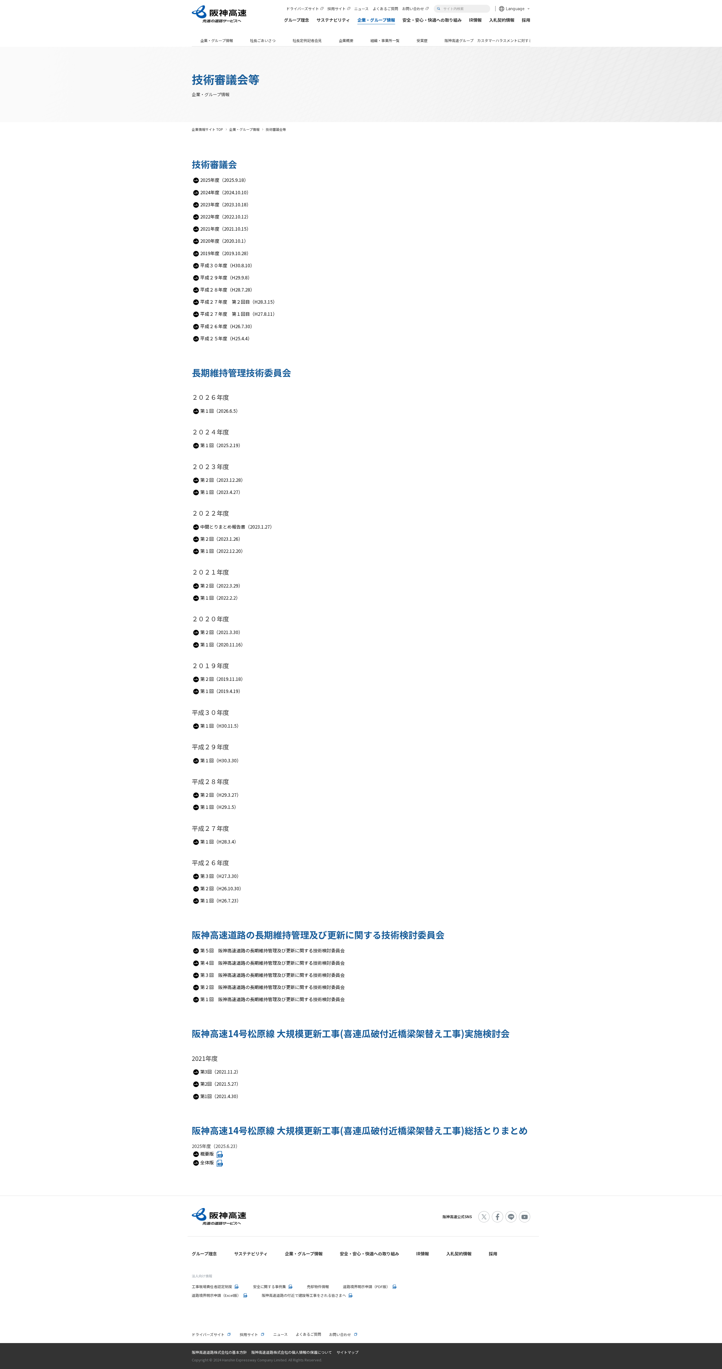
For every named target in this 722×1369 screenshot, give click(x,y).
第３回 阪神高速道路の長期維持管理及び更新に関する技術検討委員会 (272, 974)
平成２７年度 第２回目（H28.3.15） (238, 301)
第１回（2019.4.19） (221, 691)
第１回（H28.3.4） (219, 841)
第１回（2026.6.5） (220, 410)
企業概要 (346, 40)
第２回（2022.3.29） (221, 585)
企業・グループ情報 (216, 40)
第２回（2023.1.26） (221, 538)
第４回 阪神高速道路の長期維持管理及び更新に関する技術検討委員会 (272, 962)
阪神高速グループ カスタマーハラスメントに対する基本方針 (495, 40)
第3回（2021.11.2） (220, 1071)
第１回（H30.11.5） (220, 725)
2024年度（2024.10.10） (225, 192)
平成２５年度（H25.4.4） (226, 338)
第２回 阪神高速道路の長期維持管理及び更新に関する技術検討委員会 (272, 987)
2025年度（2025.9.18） (224, 179)
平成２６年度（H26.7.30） (227, 326)
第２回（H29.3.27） (220, 794)
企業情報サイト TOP (207, 129)
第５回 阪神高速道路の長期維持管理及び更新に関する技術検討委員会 (272, 950)
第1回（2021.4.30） (220, 1096)
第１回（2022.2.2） (220, 597)
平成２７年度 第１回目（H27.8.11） (238, 313)
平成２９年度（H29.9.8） (226, 277)
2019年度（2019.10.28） (225, 253)
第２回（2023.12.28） (222, 479)
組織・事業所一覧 (385, 40)
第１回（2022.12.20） (222, 550)
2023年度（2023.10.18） (225, 204)
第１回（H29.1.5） (219, 806)
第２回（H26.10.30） (222, 888)
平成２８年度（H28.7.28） (227, 289)
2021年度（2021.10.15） (225, 228)
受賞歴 (422, 40)
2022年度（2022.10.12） (225, 216)
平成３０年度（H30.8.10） (227, 265)
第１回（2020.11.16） (222, 644)
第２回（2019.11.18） (222, 678)
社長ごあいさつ (263, 40)
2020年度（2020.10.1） (224, 240)
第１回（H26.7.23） (220, 900)
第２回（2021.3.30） (221, 632)
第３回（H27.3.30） (220, 876)
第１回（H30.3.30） (220, 760)
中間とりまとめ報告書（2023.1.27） (237, 526)
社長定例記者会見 (307, 40)
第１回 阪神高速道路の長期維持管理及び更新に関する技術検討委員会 (272, 999)
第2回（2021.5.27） (220, 1083)
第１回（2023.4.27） (221, 492)
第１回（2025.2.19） (221, 445)
